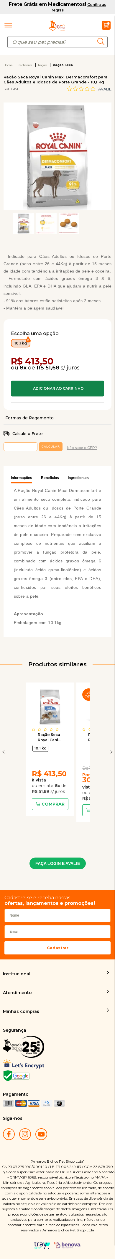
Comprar (57, 388)
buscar (102, 41)
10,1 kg (40, 748)
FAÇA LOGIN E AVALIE (57, 863)
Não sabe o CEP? (82, 448)
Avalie (104, 89)
